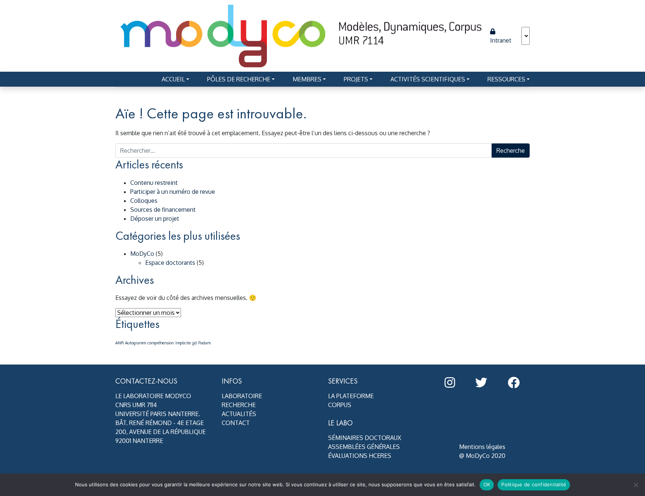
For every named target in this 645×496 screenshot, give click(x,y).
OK (486, 484)
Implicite (183, 342)
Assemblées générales (364, 446)
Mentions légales (482, 446)
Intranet (500, 40)
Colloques (144, 200)
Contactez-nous (146, 381)
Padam (204, 342)
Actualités (239, 414)
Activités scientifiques (427, 79)
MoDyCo (142, 253)
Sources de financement (163, 209)
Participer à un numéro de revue (172, 191)
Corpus (339, 405)
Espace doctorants (170, 262)
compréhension (160, 342)
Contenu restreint (154, 182)
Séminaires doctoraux (364, 437)
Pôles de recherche (238, 79)
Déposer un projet (154, 218)
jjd (194, 342)
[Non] (635, 485)
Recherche (239, 405)
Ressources (506, 79)
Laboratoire (242, 396)
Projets (356, 79)
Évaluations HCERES (359, 455)
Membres (307, 79)
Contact (236, 423)
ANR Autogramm (130, 342)
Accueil (173, 79)
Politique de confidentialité (533, 484)
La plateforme (351, 396)
